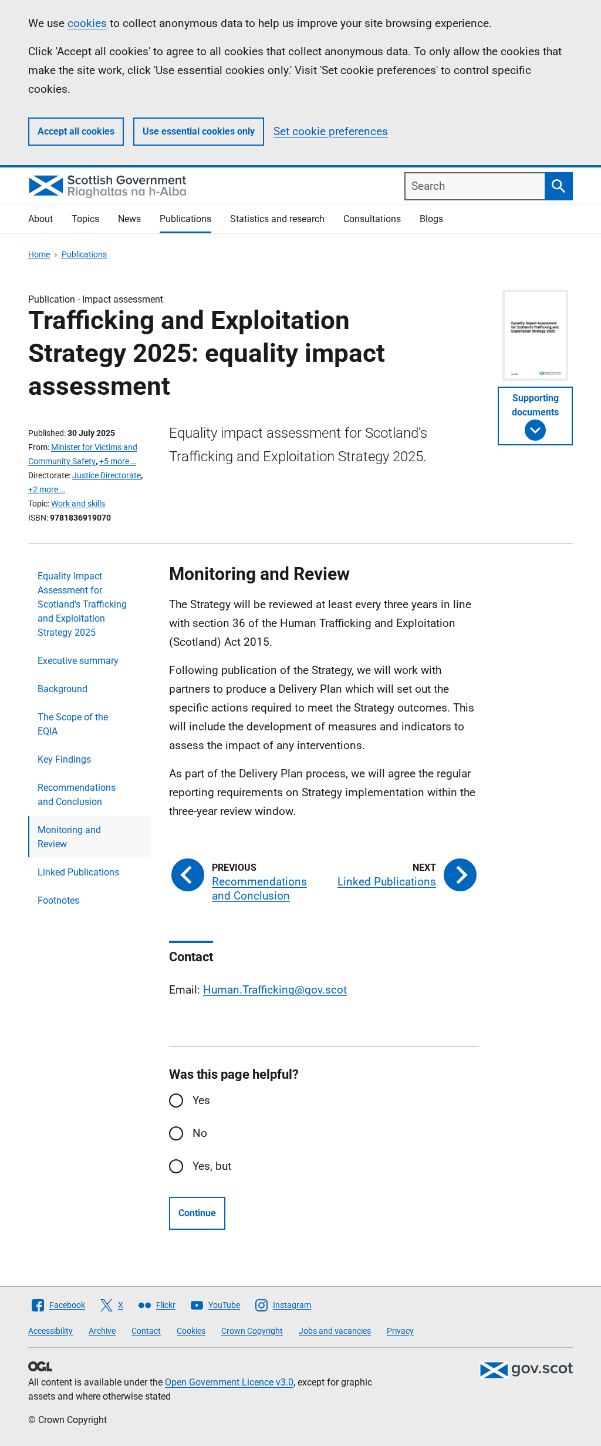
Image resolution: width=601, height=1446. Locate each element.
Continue (197, 1213)
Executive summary (78, 660)
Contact (146, 1331)
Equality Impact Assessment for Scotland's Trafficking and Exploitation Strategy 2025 (82, 604)
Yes (201, 1100)
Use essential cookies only (199, 131)
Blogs (431, 218)
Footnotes (58, 900)
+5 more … (117, 461)
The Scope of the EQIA (73, 724)
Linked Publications (78, 872)
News (129, 218)
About (40, 218)
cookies (87, 23)
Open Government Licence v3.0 (229, 1382)
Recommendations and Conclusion (77, 794)
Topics (85, 218)
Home (39, 254)
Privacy (400, 1331)
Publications (185, 218)
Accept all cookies (76, 131)
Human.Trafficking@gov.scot (275, 990)
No (200, 1133)
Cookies (191, 1331)
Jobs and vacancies (335, 1331)
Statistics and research (277, 218)
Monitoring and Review (69, 837)
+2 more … (46, 489)
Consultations (372, 218)
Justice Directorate (106, 475)
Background (62, 689)
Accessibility (50, 1331)
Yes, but (212, 1166)
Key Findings (64, 759)
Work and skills (78, 503)
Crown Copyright (252, 1331)
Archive (102, 1331)
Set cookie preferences (331, 131)
